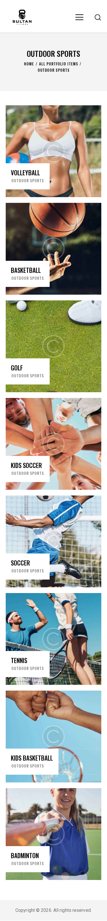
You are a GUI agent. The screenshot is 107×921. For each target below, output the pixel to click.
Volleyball (25, 172)
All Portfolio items (58, 64)
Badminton (25, 855)
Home (29, 64)
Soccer (20, 563)
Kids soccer (26, 465)
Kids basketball (32, 758)
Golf (17, 368)
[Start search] (98, 17)
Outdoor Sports (27, 180)
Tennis (19, 660)
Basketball (26, 270)
